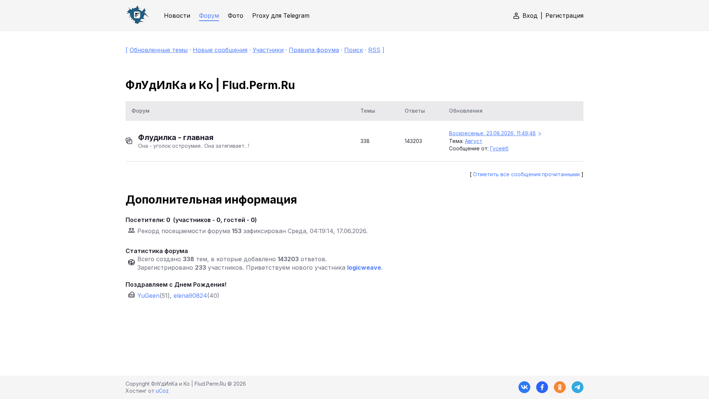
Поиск (353, 50)
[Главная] (137, 15)
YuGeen (148, 295)
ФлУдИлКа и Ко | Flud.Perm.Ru (210, 85)
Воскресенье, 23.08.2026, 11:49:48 (492, 133)
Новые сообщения (220, 50)
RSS (374, 50)
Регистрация (564, 15)
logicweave (364, 267)
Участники (268, 50)
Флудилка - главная (175, 137)
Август (473, 141)
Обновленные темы (159, 50)
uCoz (162, 391)
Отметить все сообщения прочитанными (526, 174)
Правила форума (314, 50)
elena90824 (190, 295)
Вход (530, 15)
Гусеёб (499, 148)
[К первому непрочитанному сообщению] (539, 134)
